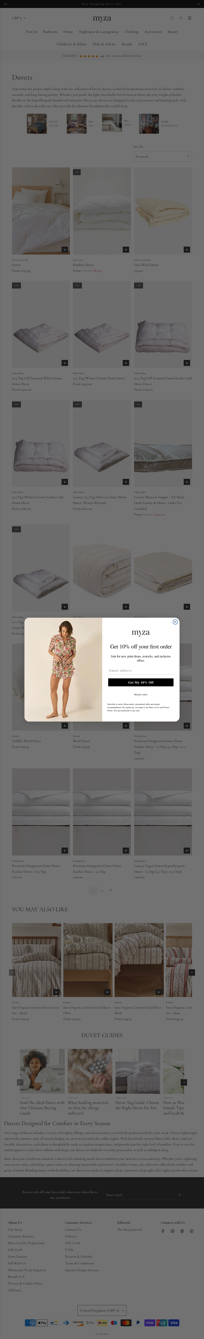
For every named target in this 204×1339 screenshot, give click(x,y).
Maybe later (141, 694)
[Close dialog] (175, 622)
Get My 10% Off (141, 682)
